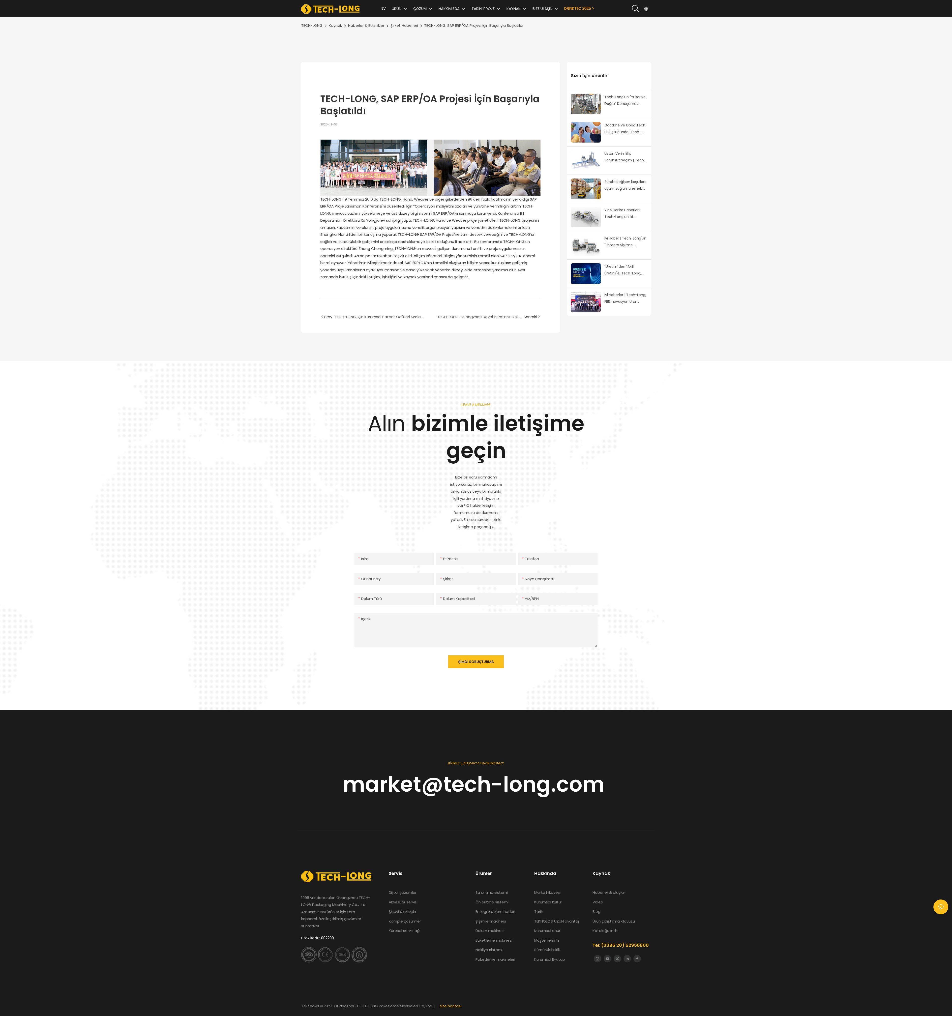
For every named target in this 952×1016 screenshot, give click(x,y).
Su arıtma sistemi (492, 892)
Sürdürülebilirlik (547, 949)
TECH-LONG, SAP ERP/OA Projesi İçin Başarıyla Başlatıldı (473, 25)
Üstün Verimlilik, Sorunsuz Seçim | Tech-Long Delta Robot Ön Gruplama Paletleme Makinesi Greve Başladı (625, 157)
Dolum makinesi (490, 930)
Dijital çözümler (402, 892)
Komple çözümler (405, 921)
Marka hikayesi (548, 892)
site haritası (450, 1006)
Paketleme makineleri (495, 959)
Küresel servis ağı (404, 930)
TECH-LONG (312, 25)
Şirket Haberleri (404, 25)
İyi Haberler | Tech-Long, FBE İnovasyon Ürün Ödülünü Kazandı (625, 298)
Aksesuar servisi (403, 902)
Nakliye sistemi (489, 949)
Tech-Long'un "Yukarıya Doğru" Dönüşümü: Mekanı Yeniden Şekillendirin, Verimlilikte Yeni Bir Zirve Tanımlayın (625, 100)
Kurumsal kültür (548, 902)
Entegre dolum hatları (495, 911)
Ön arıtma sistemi (492, 902)
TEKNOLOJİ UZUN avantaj (556, 921)
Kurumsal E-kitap (549, 959)
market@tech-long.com (476, 784)
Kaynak (335, 25)
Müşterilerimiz (546, 940)
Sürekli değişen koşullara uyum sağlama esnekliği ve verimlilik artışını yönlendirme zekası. (625, 185)
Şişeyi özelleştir (402, 911)
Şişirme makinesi (491, 921)
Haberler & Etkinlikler (366, 25)
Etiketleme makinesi (494, 940)
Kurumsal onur (547, 930)
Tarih (538, 911)
